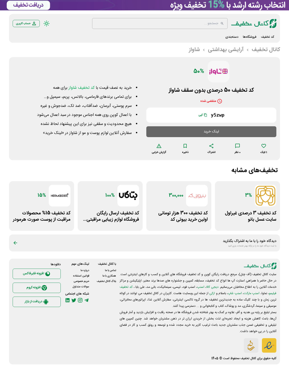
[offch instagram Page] (80, 300)
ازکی (212, 293)
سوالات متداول (80, 286)
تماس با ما (110, 270)
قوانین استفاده (81, 276)
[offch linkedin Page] (67, 300)
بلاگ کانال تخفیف (106, 281)
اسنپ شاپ (235, 293)
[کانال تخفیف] (253, 23)
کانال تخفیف (248, 358)
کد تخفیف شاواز (82, 87)
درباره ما (85, 270)
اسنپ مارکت (251, 293)
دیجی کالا (212, 287)
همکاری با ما (109, 276)
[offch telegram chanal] (86, 300)
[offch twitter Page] (74, 300)
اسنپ (200, 287)
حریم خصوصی (81, 281)
